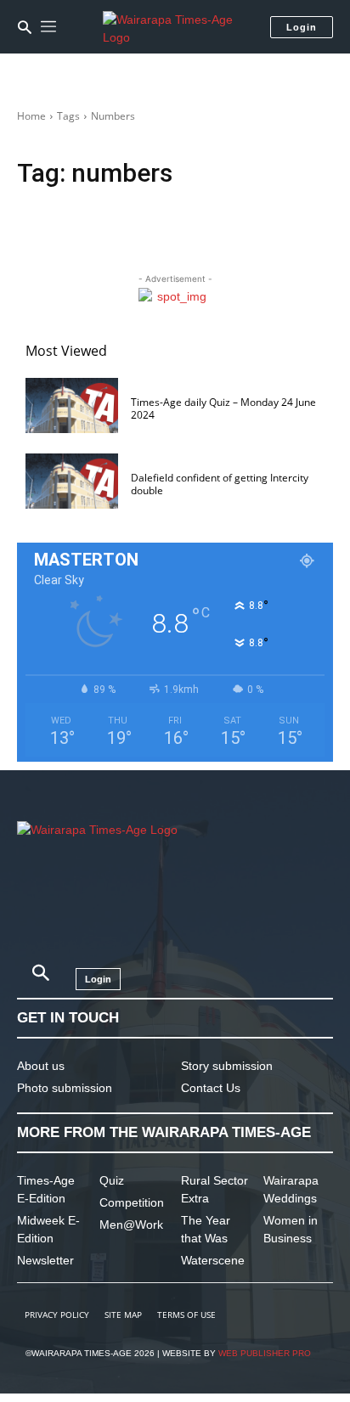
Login (301, 27)
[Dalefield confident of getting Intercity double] (71, 481)
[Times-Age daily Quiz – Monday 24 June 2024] (71, 405)
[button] (24, 27)
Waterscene (213, 1260)
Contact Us (210, 1088)
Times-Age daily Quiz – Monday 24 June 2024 (223, 408)
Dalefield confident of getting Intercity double (219, 483)
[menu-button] (48, 27)
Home (31, 116)
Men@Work (131, 1224)
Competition (131, 1202)
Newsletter (45, 1260)
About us (41, 1066)
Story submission (227, 1066)
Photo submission (64, 1088)
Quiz (111, 1180)
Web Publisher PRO (264, 1353)
